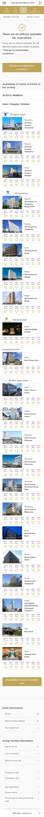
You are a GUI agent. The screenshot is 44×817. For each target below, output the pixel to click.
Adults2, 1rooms (33, 17)
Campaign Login (12, 778)
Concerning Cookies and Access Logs (19, 799)
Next (39, 813)
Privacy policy (11, 792)
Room (15, 12)
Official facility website (15, 721)
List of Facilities (12, 754)
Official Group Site (13, 761)
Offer (23, 12)
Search (7, 12)
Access (8, 714)
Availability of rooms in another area (22, 681)
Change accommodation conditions (22, 67)
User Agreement (12, 728)
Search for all (11, 747)
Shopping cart (34, 12)
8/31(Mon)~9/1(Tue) (11, 17)
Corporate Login (12, 773)
